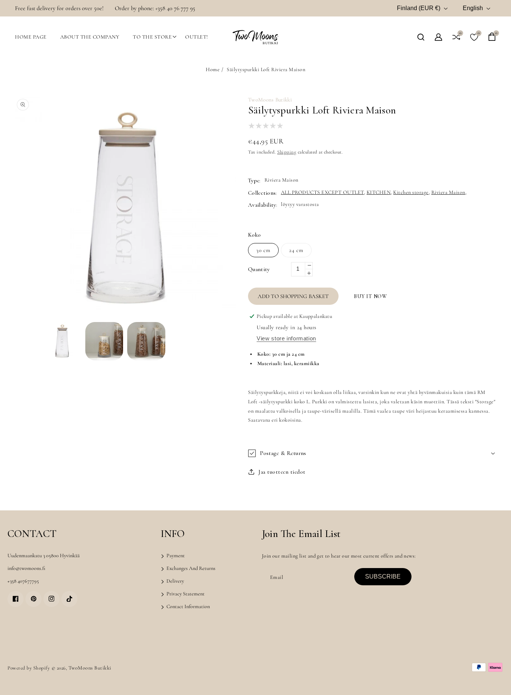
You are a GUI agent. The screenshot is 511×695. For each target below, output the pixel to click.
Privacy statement (185, 594)
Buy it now (370, 296)
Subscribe (383, 576)
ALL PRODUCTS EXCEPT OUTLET (322, 192)
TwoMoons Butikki (89, 668)
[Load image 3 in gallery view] (104, 341)
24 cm (296, 250)
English (473, 8)
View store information (286, 338)
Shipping (286, 152)
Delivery (174, 581)
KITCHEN (379, 192)
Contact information (187, 606)
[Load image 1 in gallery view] (62, 341)
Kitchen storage (411, 192)
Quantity (258, 269)
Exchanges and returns (190, 568)
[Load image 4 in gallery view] (146, 341)
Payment (175, 555)
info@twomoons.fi (26, 568)
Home (213, 69)
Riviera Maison (448, 192)
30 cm (263, 250)
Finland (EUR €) (418, 8)
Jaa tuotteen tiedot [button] (282, 471)
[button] (421, 37)
